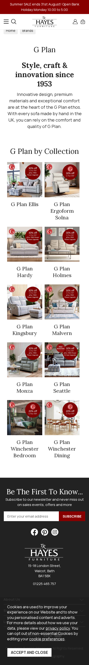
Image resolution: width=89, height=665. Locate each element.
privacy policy (58, 628)
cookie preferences (47, 638)
